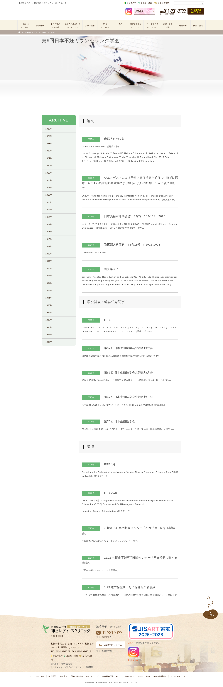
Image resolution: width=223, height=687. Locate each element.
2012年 (49, 224)
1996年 (49, 327)
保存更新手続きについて (135, 25)
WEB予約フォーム (113, 645)
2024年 (49, 136)
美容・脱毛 (198, 26)
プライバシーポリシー (73, 667)
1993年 (49, 342)
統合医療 (183, 26)
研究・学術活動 (167, 25)
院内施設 (40, 26)
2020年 (49, 166)
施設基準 (89, 667)
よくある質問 (163, 3)
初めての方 (131, 3)
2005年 (49, 276)
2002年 (49, 291)
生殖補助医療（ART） (111, 676)
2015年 (49, 202)
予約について (120, 25)
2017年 (49, 188)
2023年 (49, 144)
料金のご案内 (105, 25)
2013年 (49, 217)
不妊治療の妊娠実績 (55, 25)
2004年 (49, 283)
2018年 (49, 180)
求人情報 (54, 664)
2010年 (49, 239)
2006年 (49, 268)
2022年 (49, 151)
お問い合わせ (66, 664)
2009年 (49, 246)
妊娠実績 (64, 676)
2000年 (49, 305)
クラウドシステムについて (152, 25)
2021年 (49, 158)
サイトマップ (56, 667)
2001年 (49, 298)
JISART (132, 643)
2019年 (49, 173)
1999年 (49, 313)
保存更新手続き (160, 676)
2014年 (49, 210)
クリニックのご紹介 (25, 25)
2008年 (49, 254)
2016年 (49, 195)
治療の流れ (90, 26)
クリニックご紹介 (37, 676)
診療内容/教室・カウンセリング (73, 25)
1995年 (49, 335)
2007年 (49, 261)
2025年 (49, 129)
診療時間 (168, 14)
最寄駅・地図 (146, 3)
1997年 (49, 320)
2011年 (49, 232)
